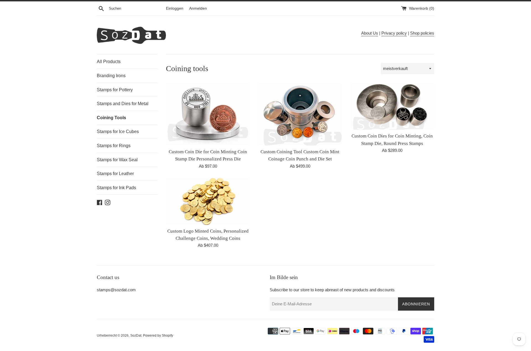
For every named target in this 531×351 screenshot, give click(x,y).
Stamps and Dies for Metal (123, 103)
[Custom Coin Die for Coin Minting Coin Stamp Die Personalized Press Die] (208, 113)
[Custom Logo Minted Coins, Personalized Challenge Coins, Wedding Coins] (208, 201)
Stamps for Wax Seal (117, 159)
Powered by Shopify (158, 335)
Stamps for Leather (115, 173)
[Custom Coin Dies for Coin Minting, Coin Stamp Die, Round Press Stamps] (392, 106)
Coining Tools (111, 117)
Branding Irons (111, 75)
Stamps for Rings (114, 145)
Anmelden (198, 8)
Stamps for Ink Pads (116, 187)
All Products (109, 61)
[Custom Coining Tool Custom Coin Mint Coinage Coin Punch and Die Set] (300, 113)
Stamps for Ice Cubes (118, 131)
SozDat (135, 335)
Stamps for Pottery (115, 89)
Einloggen (174, 8)
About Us (369, 33)
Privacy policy (394, 33)
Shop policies (422, 33)
